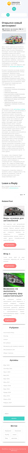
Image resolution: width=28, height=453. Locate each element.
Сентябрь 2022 (8, 368)
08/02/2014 (7, 29)
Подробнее (10, 245)
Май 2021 (6, 375)
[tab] (8, 15)
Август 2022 (7, 372)
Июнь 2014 (7, 395)
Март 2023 (7, 365)
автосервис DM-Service (16, 66)
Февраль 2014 (8, 402)
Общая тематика (8, 353)
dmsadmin (15, 29)
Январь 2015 (7, 392)
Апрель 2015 (7, 385)
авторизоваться (13, 187)
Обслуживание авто (9, 349)
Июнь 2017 (7, 382)
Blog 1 (7, 254)
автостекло (14, 438)
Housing (6, 336)
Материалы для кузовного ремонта (14, 346)
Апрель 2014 (7, 399)
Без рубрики (7, 342)
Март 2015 (7, 389)
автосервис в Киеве (19, 109)
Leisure (6, 339)
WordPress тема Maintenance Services (13, 449)
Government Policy (9, 332)
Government (18, 430)
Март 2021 (7, 378)
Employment (8, 430)
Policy (6, 438)
